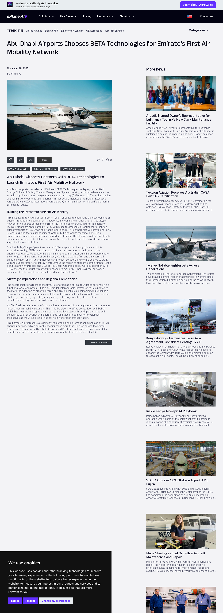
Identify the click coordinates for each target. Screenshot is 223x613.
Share (44, 160)
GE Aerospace (94, 30)
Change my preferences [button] (56, 600)
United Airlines (34, 30)
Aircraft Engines (114, 30)
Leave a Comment (99, 342)
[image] (181, 93)
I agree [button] (15, 600)
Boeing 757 (51, 30)
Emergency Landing (72, 30)
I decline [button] (30, 600)
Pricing (87, 16)
